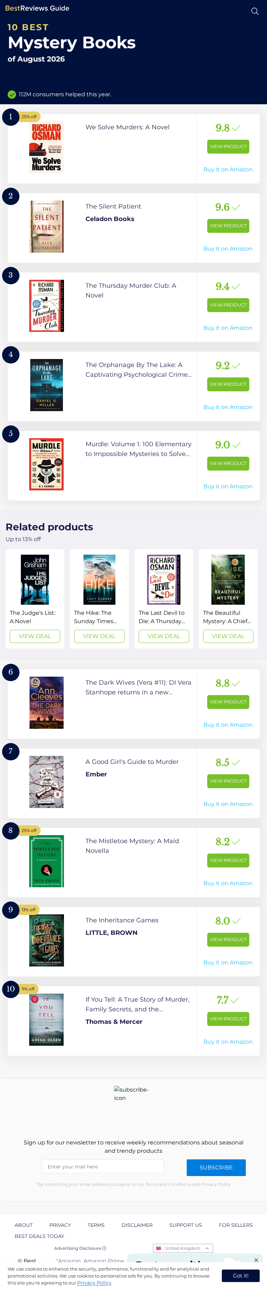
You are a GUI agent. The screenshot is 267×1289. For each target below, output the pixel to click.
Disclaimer (137, 1225)
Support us (185, 1225)
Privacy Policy (94, 1283)
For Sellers (236, 1225)
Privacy (60, 1225)
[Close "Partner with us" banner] (256, 1260)
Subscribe (216, 1167)
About (24, 1225)
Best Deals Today (39, 1236)
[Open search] (255, 11)
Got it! (241, 1275)
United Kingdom (182, 1248)
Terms (96, 1225)
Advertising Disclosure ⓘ (80, 1248)
